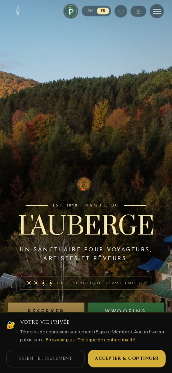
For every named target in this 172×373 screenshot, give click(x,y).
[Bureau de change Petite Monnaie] (70, 11)
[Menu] (157, 11)
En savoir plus (60, 340)
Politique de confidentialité (106, 340)
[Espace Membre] (138, 11)
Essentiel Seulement (45, 358)
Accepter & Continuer (127, 358)
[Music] (120, 11)
